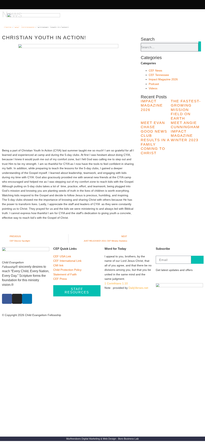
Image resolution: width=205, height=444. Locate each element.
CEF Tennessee (159, 75)
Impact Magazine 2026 (163, 79)
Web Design (109, 438)
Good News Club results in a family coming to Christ (155, 142)
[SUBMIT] (197, 260)
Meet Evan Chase (153, 125)
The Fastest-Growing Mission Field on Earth (186, 109)
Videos (153, 88)
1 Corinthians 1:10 (116, 283)
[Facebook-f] (6, 4)
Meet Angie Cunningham (185, 125)
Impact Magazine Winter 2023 (184, 135)
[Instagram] (14, 4)
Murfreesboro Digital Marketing (83, 438)
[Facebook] (7, 299)
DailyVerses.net (138, 287)
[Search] (199, 46)
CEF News (155, 70)
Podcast (154, 84)
